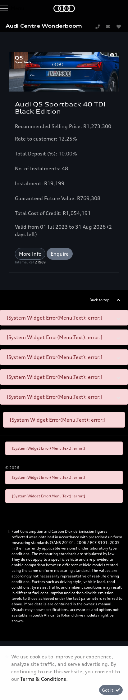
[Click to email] (108, 26)
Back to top (99, 300)
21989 (40, 262)
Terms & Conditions (43, 679)
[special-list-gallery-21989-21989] (64, 71)
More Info (30, 254)
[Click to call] (97, 26)
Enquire (60, 254)
